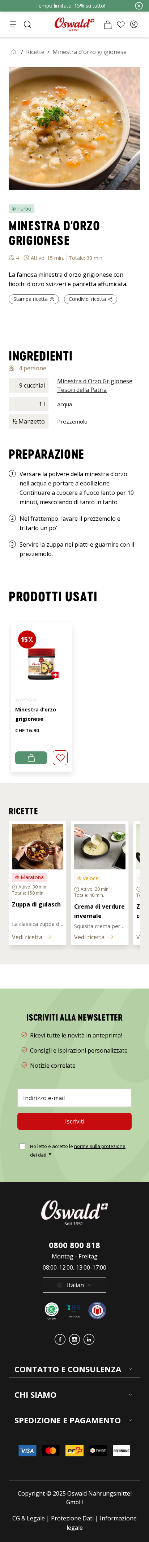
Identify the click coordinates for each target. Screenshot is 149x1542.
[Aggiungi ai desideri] (60, 757)
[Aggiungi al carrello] (31, 757)
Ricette (35, 52)
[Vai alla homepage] (74, 24)
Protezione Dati (72, 1518)
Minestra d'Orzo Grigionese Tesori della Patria (94, 385)
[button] (133, 24)
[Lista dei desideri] (120, 24)
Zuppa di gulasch (37, 904)
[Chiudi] (139, 5)
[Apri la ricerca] (27, 24)
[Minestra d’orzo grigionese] (41, 655)
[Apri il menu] (13, 24)
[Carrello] (107, 24)
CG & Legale (28, 1518)
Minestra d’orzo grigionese (35, 714)
